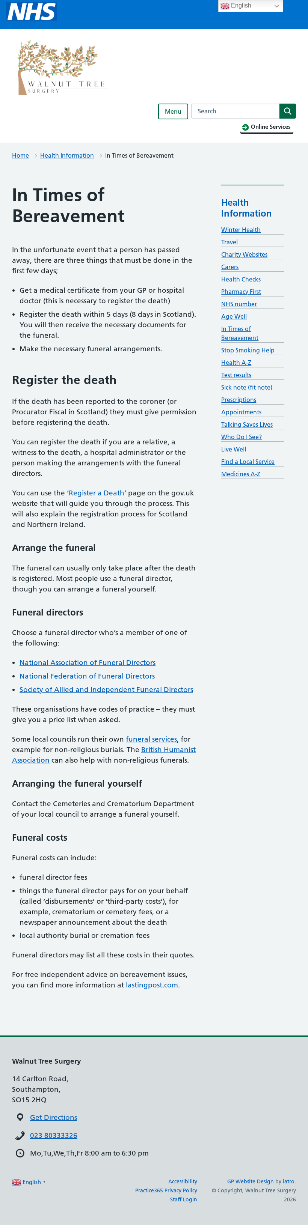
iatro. (289, 1181)
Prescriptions (238, 399)
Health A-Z (236, 362)
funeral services (151, 739)
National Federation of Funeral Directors (87, 676)
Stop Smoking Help (248, 350)
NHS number (239, 304)
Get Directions (53, 1117)
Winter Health (241, 229)
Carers (230, 267)
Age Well (234, 316)
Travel (229, 242)
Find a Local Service (248, 461)
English (240, 5)
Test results (236, 375)
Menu (173, 111)
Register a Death (96, 493)
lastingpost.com (152, 985)
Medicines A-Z (240, 474)
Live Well (233, 449)
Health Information (67, 155)
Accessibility (182, 1181)
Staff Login (183, 1199)
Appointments (241, 412)
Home (20, 155)
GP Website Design (250, 1181)
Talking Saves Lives (247, 424)
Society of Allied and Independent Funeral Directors (106, 689)
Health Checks (241, 279)
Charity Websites (244, 254)
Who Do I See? (241, 437)
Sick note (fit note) (246, 387)
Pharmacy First (241, 291)
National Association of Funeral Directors (88, 662)
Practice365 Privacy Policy (166, 1190)
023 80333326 (53, 1135)
